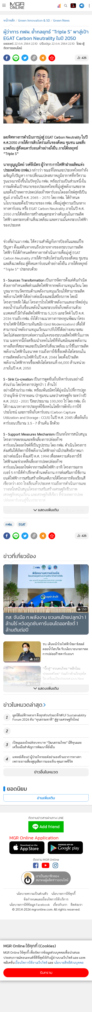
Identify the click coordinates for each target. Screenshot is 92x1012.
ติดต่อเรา (76, 904)
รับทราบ (46, 972)
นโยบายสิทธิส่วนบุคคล (69, 962)
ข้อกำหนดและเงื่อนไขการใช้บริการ (46, 899)
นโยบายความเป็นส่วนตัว (32, 893)
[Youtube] (45, 865)
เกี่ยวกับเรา (60, 904)
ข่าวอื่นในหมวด (46, 772)
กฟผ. (9, 524)
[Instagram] (55, 865)
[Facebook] (35, 865)
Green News (61, 20)
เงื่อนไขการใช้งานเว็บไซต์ (31, 962)
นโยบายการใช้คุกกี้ (63, 893)
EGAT (22, 524)
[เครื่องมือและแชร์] (90, 6)
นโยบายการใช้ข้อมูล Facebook (29, 904)
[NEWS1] (73, 5)
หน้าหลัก (9, 20)
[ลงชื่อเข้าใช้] (81, 5)
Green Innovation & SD (34, 20)
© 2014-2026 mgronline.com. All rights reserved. (46, 909)
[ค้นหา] (65, 5)
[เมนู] (4, 5)
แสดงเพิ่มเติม (48, 510)
